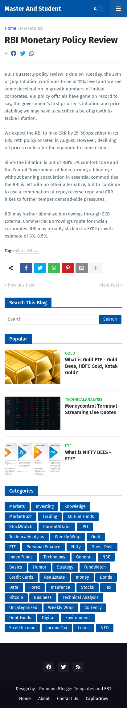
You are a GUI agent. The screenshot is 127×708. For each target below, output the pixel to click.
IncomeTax (56, 627)
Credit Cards (21, 577)
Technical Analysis (81, 597)
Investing (45, 506)
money (82, 577)
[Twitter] (23, 53)
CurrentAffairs (57, 526)
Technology (54, 557)
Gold (95, 536)
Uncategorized (23, 607)
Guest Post (102, 547)
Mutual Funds (81, 516)
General (84, 557)
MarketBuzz (31, 28)
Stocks (87, 587)
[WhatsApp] (31, 53)
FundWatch (95, 567)
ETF (12, 547)
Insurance (60, 587)
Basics (15, 567)
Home (10, 28)
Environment (77, 617)
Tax (108, 587)
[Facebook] (13, 53)
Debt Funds (20, 617)
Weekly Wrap (67, 536)
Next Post (109, 285)
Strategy (65, 567)
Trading (50, 516)
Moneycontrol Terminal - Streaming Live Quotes (93, 409)
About (44, 698)
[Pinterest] (68, 268)
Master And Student (33, 8)
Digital (48, 617)
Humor (39, 567)
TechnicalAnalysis (26, 536)
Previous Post (21, 285)
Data (13, 587)
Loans (84, 627)
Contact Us (67, 698)
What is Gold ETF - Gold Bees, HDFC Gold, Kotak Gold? (91, 366)
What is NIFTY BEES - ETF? (88, 455)
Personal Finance (43, 547)
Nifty (76, 547)
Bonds (106, 577)
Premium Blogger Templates (66, 688)
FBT (107, 688)
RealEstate (54, 577)
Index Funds (21, 557)
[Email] (82, 268)
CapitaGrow (97, 698)
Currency (93, 607)
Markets (17, 506)
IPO (84, 526)
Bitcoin (16, 597)
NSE (106, 557)
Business (43, 597)
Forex (34, 587)
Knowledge (75, 506)
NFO (104, 627)
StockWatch (20, 526)
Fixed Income (22, 627)
